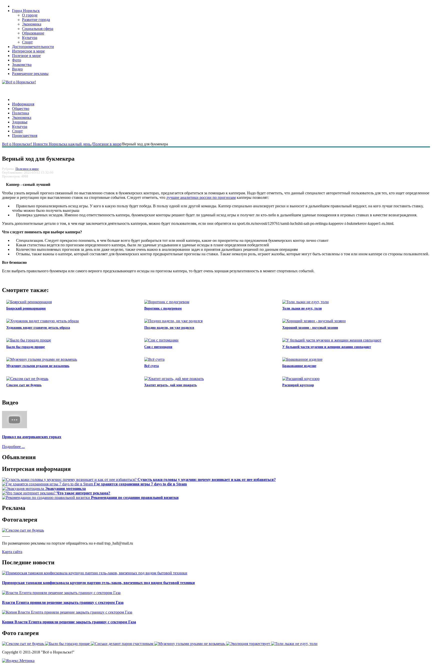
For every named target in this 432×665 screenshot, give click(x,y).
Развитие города (36, 19)
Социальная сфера (37, 28)
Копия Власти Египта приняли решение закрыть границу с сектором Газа (69, 622)
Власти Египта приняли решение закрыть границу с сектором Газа (63, 602)
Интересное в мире (28, 51)
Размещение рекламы (30, 73)
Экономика (31, 24)
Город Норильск (26, 10)
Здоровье (20, 122)
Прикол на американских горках (31, 437)
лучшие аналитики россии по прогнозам (201, 197)
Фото (16, 60)
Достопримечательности (33, 46)
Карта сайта (12, 552)
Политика (20, 113)
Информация (23, 104)
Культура (29, 37)
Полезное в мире (26, 55)
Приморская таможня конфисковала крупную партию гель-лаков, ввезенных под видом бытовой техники (98, 583)
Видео (17, 69)
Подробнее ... (13, 446)
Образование (33, 33)
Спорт (27, 42)
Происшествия (24, 135)
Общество (20, 108)
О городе (30, 15)
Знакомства (22, 64)
